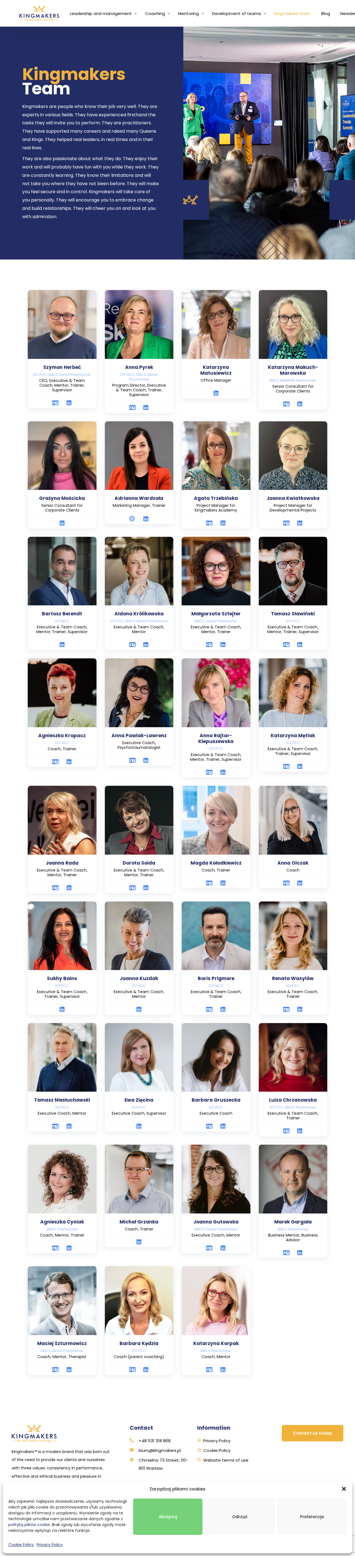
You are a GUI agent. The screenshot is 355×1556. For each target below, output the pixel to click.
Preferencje (312, 1517)
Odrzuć (240, 1517)
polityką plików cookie (29, 1524)
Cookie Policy (21, 1544)
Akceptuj (168, 1517)
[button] (344, 1489)
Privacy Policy (50, 1544)
